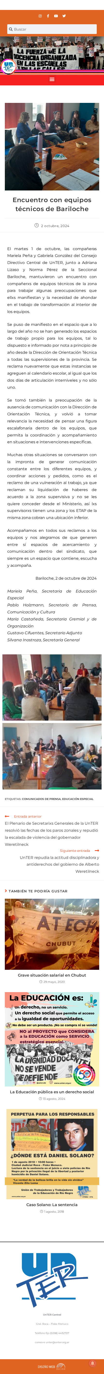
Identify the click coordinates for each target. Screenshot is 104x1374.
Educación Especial (78, 799)
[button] (52, 79)
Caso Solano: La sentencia (52, 1204)
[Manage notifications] (93, 1363)
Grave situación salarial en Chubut (52, 975)
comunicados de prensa (41, 799)
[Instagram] (40, 16)
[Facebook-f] (48, 16)
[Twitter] (64, 16)
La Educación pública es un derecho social (52, 1092)
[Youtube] (56, 16)
